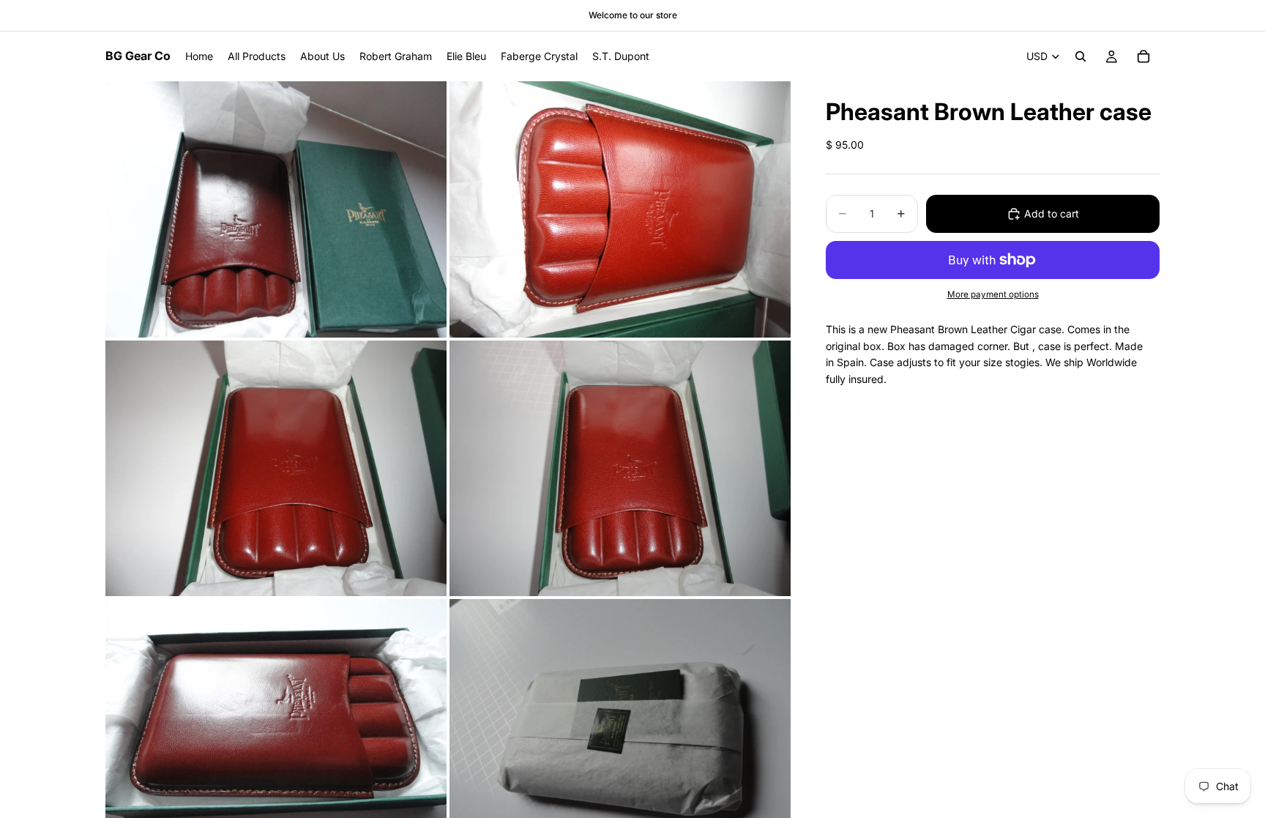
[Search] (1080, 56)
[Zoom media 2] (620, 209)
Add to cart (1051, 213)
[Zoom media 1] (276, 209)
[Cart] (1143, 56)
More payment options (993, 294)
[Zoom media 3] (276, 469)
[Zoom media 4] (620, 469)
